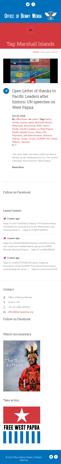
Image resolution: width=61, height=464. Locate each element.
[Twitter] (28, 4)
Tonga (24, 138)
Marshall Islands (43, 122)
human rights (27, 122)
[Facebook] (33, 4)
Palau (38, 132)
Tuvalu (31, 138)
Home (36, 52)
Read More (18, 167)
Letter (35, 119)
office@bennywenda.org (20, 312)
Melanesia (17, 125)
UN (47, 138)
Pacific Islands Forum (23, 132)
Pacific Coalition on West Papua (36, 129)
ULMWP (41, 138)
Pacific (15, 129)
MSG (39, 125)
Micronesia (29, 125)
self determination (32, 135)
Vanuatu (25, 142)
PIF (44, 132)
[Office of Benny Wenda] (30, 15)
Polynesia (17, 135)
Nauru (46, 125)
